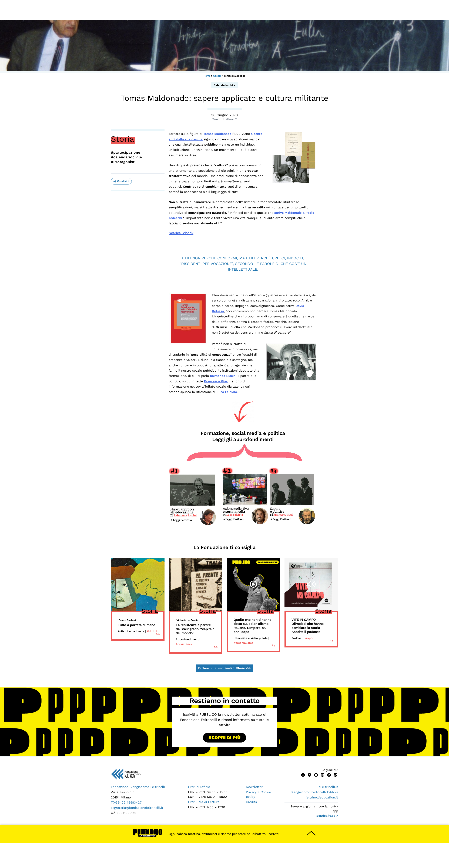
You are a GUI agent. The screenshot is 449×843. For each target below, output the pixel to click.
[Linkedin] (329, 774)
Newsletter (254, 787)
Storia (122, 139)
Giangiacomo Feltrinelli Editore (314, 792)
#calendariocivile (126, 157)
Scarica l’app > (327, 815)
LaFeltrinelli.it (327, 787)
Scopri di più (224, 737)
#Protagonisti (123, 162)
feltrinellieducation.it (322, 797)
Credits (251, 802)
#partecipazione (125, 152)
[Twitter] (309, 774)
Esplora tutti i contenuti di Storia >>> (224, 668)
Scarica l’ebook (181, 233)
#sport (310, 638)
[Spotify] (335, 774)
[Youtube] (316, 774)
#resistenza (184, 644)
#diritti (152, 631)
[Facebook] (303, 774)
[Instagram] (322, 774)
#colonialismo (243, 642)
